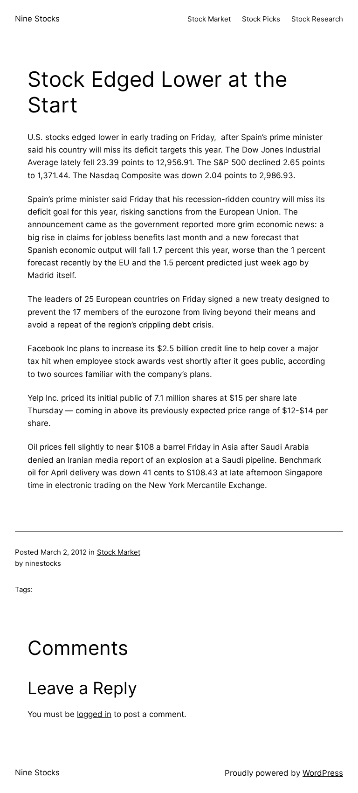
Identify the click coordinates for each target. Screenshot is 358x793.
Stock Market (118, 552)
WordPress (323, 773)
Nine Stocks (37, 18)
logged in (94, 714)
